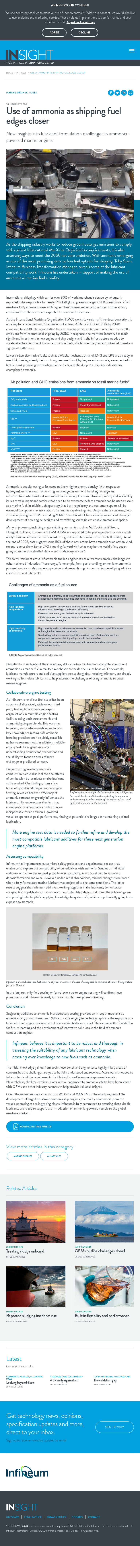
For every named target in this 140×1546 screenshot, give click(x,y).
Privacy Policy (56, 1517)
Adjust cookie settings (81, 22)
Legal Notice (33, 1517)
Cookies (77, 1517)
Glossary (12, 1517)
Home (9, 72)
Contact (94, 1517)
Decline (84, 32)
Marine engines (16, 93)
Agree (54, 32)
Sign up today (114, 1427)
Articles (21, 72)
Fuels (33, 93)
